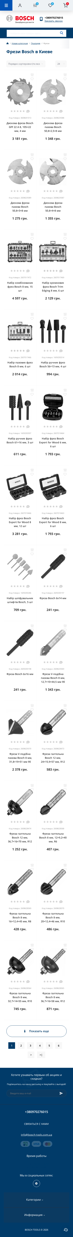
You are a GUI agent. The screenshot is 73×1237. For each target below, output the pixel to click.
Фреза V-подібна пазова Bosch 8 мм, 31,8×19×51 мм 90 (20, 757)
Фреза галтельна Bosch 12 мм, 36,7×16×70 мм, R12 (20, 837)
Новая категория (20, 43)
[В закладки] (32, 79)
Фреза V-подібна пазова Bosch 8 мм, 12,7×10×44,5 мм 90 (53, 677)
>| (41, 1054)
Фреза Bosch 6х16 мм (20, 674)
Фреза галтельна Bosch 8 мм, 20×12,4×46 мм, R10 (53, 917)
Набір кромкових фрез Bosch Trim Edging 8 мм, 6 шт (53, 286)
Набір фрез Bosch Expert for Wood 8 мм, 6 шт (53, 522)
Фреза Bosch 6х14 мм (53, 598)
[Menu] (6, 5)
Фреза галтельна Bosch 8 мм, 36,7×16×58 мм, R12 (53, 997)
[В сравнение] (32, 75)
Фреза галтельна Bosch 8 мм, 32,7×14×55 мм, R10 (20, 997)
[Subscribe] (61, 1093)
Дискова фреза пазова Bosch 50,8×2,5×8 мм (53, 127)
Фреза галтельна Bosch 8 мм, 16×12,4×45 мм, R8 (20, 917)
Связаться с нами (36, 1124)
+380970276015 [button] (36, 1112)
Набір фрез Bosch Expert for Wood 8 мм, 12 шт (20, 522)
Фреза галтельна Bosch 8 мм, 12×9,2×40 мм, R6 (53, 837)
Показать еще (39, 1031)
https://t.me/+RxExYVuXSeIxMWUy (36, 1183)
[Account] (20, 5)
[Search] (62, 33)
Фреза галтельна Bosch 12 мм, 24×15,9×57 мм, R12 (53, 757)
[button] (55, 17)
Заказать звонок (53, 20)
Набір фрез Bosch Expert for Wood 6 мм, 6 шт (53, 442)
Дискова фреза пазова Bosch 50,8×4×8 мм (53, 206)
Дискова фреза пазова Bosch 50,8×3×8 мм (20, 206)
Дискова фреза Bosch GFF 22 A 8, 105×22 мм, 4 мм (20, 127)
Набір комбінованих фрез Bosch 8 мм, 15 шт (20, 286)
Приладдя (35, 43)
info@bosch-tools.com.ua (36, 1134)
